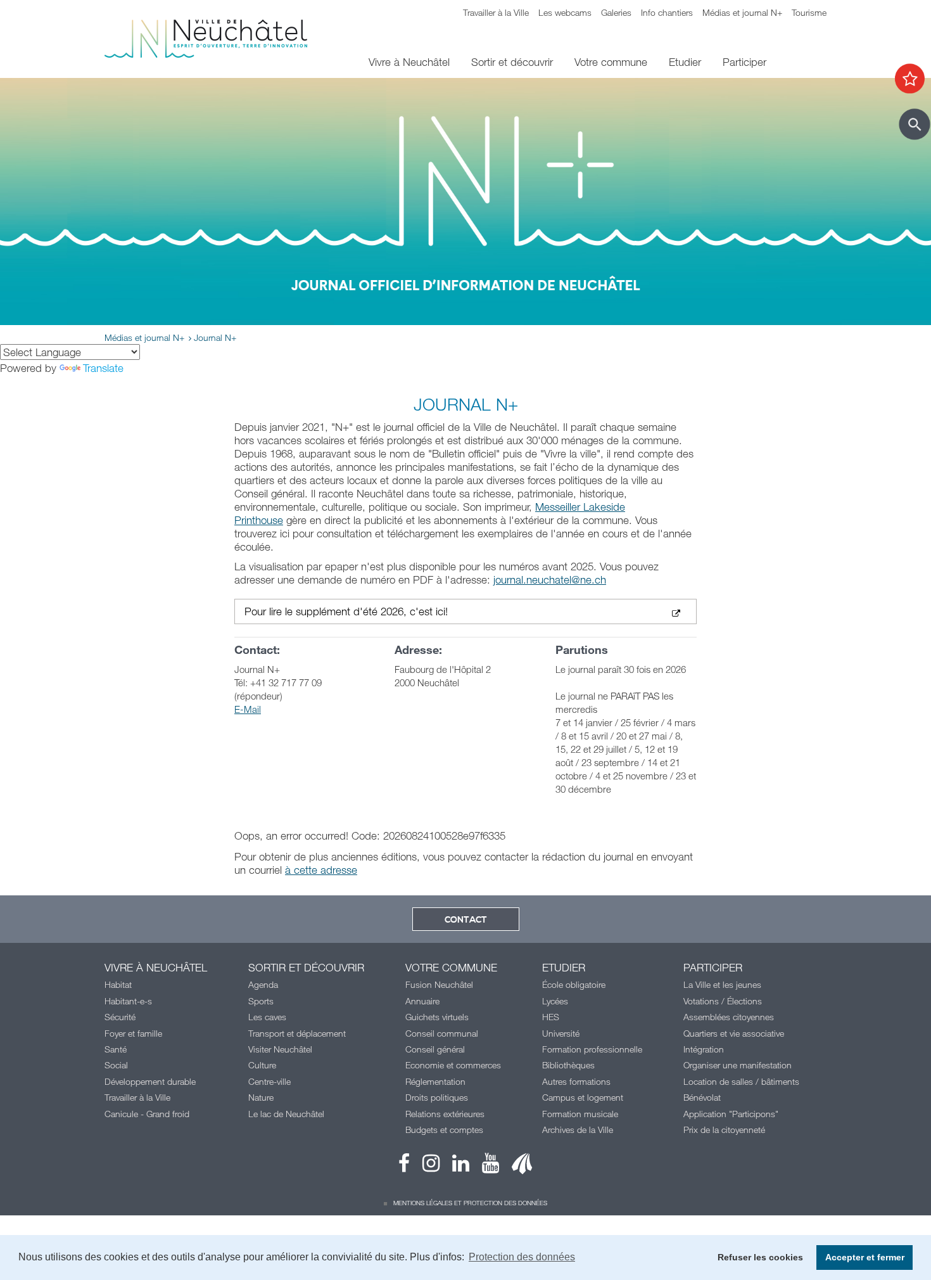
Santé (115, 1049)
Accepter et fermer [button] (864, 1257)
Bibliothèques (568, 1064)
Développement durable (150, 1081)
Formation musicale (580, 1113)
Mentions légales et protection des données (470, 1202)
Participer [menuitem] (744, 61)
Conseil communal (441, 1033)
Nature (261, 1097)
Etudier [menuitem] (685, 61)
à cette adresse (321, 869)
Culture (262, 1064)
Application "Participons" (730, 1113)
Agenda (263, 984)
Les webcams (565, 12)
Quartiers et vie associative (733, 1033)
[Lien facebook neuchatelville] (404, 1166)
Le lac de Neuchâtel (286, 1113)
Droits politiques (436, 1097)
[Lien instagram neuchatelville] (425, 1166)
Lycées (555, 1000)
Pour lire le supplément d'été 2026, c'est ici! (346, 612)
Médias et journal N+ (742, 12)
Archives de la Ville (577, 1129)
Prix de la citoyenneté (724, 1129)
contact (466, 920)
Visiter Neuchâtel (280, 1049)
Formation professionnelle (592, 1049)
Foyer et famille (133, 1033)
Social (116, 1064)
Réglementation (435, 1081)
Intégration (703, 1049)
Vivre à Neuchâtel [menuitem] (409, 61)
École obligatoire (573, 984)
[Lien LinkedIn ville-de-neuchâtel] (454, 1166)
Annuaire (422, 1000)
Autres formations (576, 1081)
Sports (261, 1000)
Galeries (616, 12)
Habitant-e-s (128, 1000)
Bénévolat (702, 1097)
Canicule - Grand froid (146, 1113)
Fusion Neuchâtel (439, 984)
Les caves (267, 1016)
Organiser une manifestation (737, 1064)
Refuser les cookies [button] (760, 1257)
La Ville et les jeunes (722, 984)
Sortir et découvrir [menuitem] (512, 61)
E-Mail (247, 709)
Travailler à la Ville (496, 12)
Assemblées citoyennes (728, 1016)
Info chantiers (667, 12)
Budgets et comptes (444, 1129)
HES (550, 1016)
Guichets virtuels (437, 1016)
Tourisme (809, 12)
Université (561, 1033)
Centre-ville (269, 1081)
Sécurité (120, 1016)
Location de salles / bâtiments (741, 1081)
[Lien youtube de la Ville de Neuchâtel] (484, 1166)
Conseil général (435, 1049)
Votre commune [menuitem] (610, 61)
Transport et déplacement (297, 1033)
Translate (103, 367)
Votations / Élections (722, 1000)
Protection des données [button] (522, 1256)
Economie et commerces (453, 1064)
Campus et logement (582, 1097)
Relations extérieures (444, 1113)
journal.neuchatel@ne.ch (549, 579)
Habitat (118, 984)
